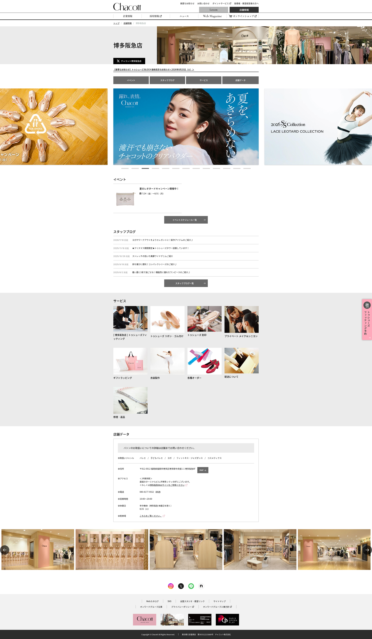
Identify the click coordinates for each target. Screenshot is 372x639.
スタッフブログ (167, 80)
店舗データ (240, 80)
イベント (131, 80)
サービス (204, 80)
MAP (202, 470)
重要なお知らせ (187, 3)
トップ (116, 23)
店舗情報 (244, 9)
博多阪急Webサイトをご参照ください (167, 485)
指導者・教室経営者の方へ (246, 3)
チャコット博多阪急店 (131, 60)
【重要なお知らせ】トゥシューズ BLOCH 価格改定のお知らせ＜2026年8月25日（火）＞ (153, 69)
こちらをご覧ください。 (151, 515)
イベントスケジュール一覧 (184, 219)
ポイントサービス (220, 3)
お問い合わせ (203, 3)
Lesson (214, 9)
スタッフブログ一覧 (184, 283)
